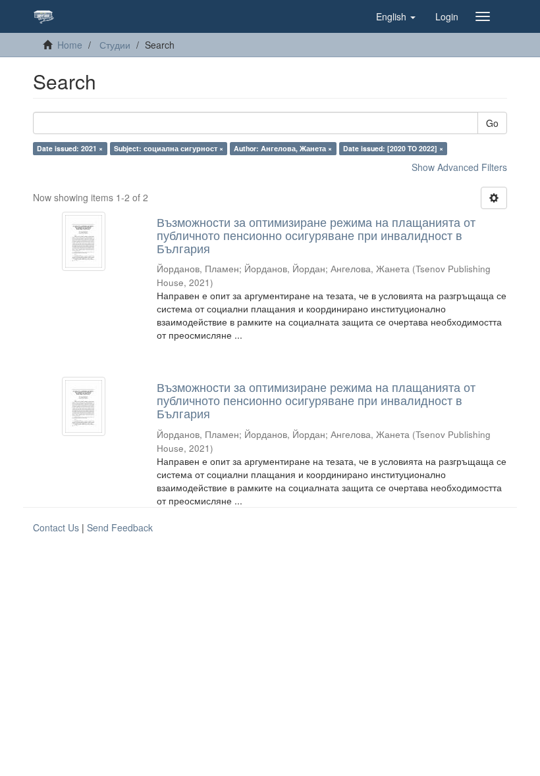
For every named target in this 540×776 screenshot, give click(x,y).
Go (492, 123)
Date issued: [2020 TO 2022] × (393, 148)
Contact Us (56, 527)
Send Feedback (120, 527)
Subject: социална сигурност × (168, 148)
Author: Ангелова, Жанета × (283, 148)
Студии (114, 44)
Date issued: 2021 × (70, 148)
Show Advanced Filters (459, 167)
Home (69, 44)
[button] (395, 16)
